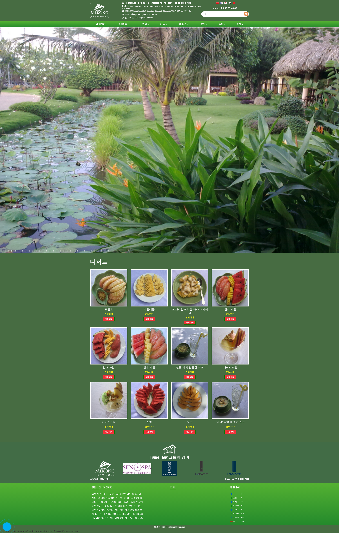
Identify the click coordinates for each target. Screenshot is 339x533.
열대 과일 (230, 309)
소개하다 (123, 24)
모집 (239, 24)
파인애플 (149, 309)
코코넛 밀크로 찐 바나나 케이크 (189, 311)
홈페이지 (100, 24)
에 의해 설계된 (161, 527)
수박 (149, 422)
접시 (144, 24)
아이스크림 (230, 367)
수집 (221, 24)
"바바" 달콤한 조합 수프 (230, 422)
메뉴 (162, 24)
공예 (203, 24)
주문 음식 (184, 24)
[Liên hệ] (6, 529)
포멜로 (109, 309)
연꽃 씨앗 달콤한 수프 (190, 367)
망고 (190, 422)
